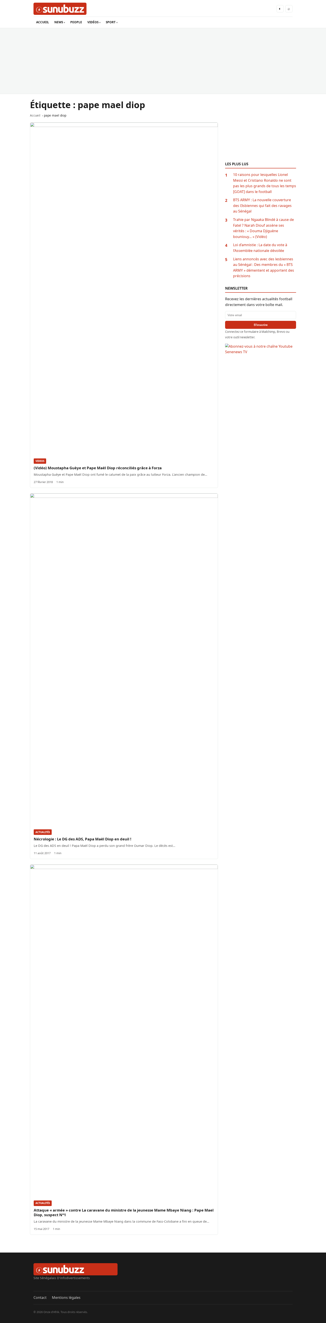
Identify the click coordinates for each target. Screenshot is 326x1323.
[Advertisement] (163, 61)
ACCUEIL (42, 22)
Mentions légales (66, 1297)
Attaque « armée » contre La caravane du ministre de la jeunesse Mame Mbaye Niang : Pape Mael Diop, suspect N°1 (124, 1212)
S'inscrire (261, 325)
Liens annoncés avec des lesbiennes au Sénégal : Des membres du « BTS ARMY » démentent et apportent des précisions (263, 268)
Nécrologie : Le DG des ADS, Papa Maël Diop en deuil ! (82, 839)
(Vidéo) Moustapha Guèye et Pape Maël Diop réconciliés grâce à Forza (98, 467)
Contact (40, 1297)
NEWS (58, 22)
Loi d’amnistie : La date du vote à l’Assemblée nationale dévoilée (260, 247)
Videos (39, 461)
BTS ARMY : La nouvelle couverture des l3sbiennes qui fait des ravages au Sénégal (262, 205)
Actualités (42, 832)
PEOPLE (76, 22)
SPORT (111, 22)
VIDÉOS (92, 22)
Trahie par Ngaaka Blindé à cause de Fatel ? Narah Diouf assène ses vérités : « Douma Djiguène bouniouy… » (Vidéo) (263, 228)
